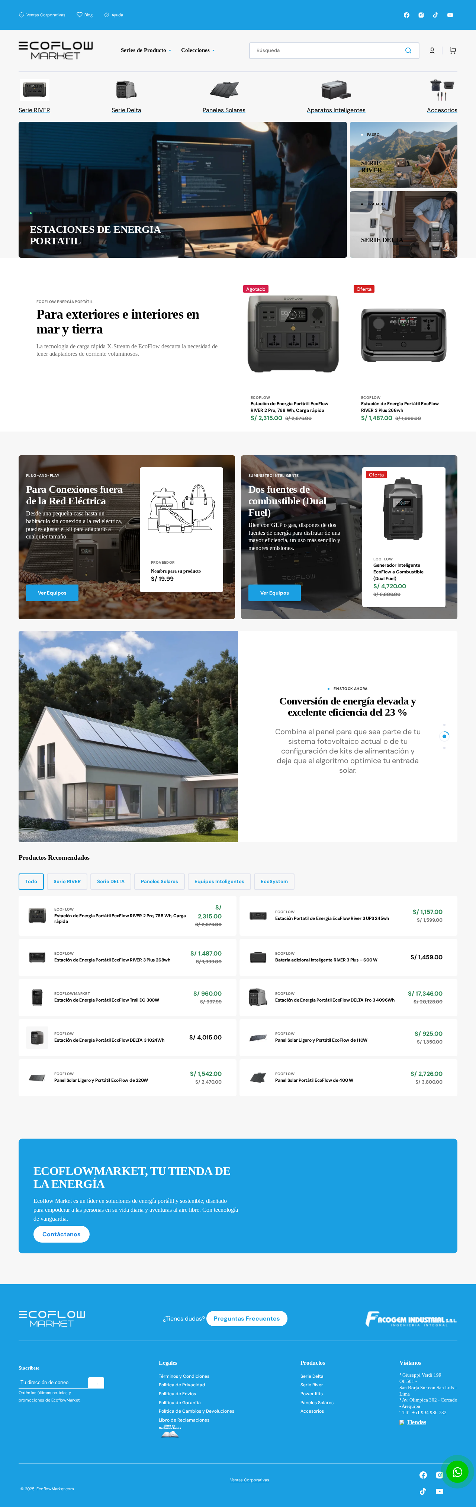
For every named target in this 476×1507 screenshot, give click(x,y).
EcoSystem (274, 881)
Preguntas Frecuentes (247, 1318)
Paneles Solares (159, 881)
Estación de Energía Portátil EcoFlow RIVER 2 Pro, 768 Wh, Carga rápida (289, 407)
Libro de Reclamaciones (184, 1420)
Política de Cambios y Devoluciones (196, 1411)
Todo (31, 881)
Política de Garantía (180, 1403)
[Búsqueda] (409, 50)
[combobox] (334, 50)
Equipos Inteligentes (219, 881)
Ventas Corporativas (249, 1479)
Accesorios (312, 1411)
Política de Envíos (177, 1394)
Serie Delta (312, 1376)
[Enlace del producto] (293, 356)
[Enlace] (183, 190)
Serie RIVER (67, 881)
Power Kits (311, 1394)
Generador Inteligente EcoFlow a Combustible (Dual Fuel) (398, 572)
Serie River (311, 1385)
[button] (432, 50)
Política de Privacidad (182, 1385)
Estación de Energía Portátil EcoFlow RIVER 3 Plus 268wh (400, 407)
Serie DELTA (111, 881)
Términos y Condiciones (184, 1376)
